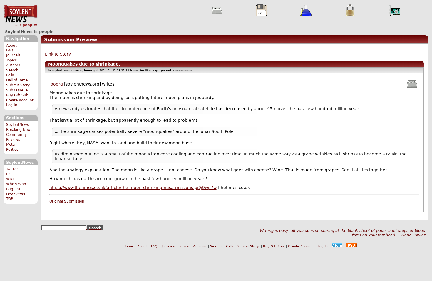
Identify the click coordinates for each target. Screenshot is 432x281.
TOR (9, 199)
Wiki (10, 179)
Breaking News (19, 130)
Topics (11, 60)
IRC (9, 174)
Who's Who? (17, 184)
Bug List (13, 189)
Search (12, 70)
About (11, 46)
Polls (10, 75)
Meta (10, 145)
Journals (13, 55)
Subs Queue (17, 90)
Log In (11, 105)
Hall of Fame (17, 80)
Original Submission (66, 201)
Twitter (12, 169)
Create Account (20, 100)
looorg (56, 84)
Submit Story (18, 85)
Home (128, 246)
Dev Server (16, 194)
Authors (13, 65)
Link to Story (58, 54)
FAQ (9, 50)
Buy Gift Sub (17, 95)
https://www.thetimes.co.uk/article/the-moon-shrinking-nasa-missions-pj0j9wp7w (133, 187)
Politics (12, 150)
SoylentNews (21, 16)
